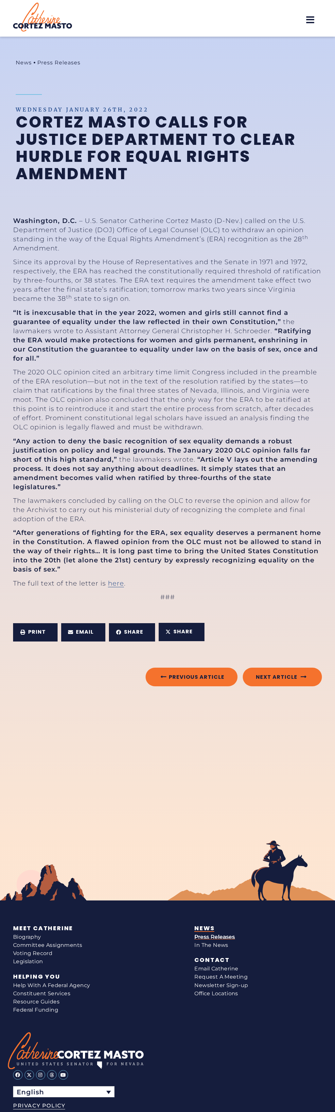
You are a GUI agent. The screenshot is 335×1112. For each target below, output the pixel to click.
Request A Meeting (221, 977)
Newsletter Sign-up (221, 985)
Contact (212, 960)
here (116, 583)
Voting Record (32, 953)
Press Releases (58, 63)
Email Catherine (216, 969)
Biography (27, 937)
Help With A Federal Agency (51, 985)
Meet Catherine (43, 928)
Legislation (28, 961)
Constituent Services (41, 993)
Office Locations (216, 993)
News (24, 63)
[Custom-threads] (52, 1075)
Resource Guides (36, 1002)
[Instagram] (40, 1075)
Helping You (36, 976)
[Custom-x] (29, 1075)
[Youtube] (63, 1075)
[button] (310, 20)
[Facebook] (18, 1075)
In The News (211, 945)
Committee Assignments (47, 945)
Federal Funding (35, 1010)
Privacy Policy (39, 1106)
